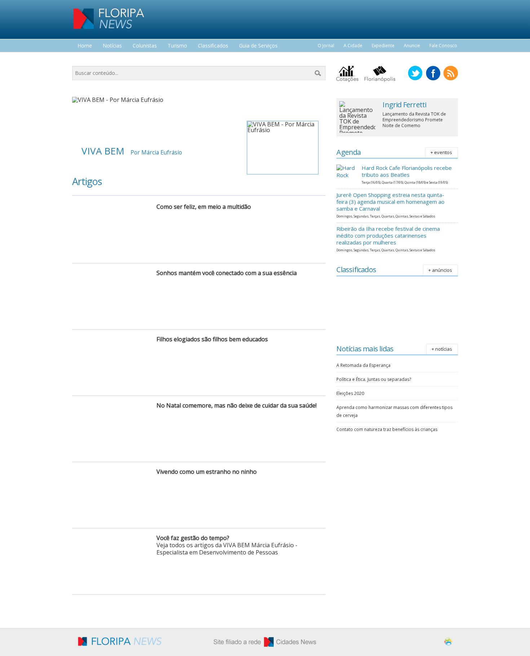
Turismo (177, 46)
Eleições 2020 (350, 393)
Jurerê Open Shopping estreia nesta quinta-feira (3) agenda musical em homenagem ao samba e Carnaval (390, 201)
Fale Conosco (443, 45)
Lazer (84, 59)
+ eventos (441, 152)
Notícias (112, 46)
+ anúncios (440, 270)
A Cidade (353, 45)
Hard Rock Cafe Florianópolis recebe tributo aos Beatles (407, 171)
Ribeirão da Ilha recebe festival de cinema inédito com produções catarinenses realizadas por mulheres (388, 235)
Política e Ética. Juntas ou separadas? (373, 379)
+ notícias (442, 349)
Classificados (213, 46)
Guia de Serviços (258, 46)
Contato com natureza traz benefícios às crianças (386, 429)
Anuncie (412, 45)
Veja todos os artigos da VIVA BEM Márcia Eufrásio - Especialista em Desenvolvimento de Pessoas (226, 548)
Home (85, 46)
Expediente (383, 45)
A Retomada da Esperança (363, 365)
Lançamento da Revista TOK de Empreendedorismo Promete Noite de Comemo (414, 120)
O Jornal (326, 45)
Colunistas (145, 46)
